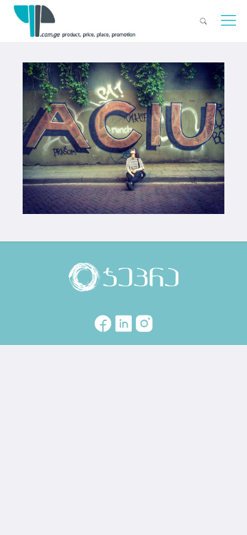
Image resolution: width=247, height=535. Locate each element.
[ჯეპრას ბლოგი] (75, 20)
